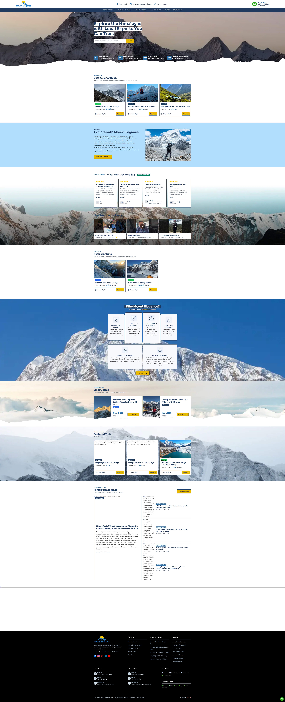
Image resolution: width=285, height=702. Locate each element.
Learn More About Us (102, 156)
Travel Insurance (177, 648)
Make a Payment (177, 661)
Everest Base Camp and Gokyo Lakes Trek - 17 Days (173, 464)
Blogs (167, 10)
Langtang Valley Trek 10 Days (107, 463)
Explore (119, 114)
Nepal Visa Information (179, 642)
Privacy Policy (128, 697)
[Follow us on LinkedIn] (105, 656)
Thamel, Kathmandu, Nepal (104, 674)
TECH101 (188, 697)
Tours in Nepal (132, 642)
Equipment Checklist (178, 655)
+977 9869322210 (102, 679)
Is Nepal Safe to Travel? (179, 645)
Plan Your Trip (141, 373)
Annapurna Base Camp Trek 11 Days (175, 107)
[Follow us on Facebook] (95, 656)
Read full (98, 197)
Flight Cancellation (177, 658)
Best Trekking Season (178, 651)
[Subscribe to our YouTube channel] (109, 656)
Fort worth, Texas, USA (137, 674)
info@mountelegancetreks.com (105, 684)
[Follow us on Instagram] (98, 656)
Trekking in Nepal (124, 10)
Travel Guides (141, 10)
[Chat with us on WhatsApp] (282, 699)
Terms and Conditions (139, 697)
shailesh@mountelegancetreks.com (141, 684)
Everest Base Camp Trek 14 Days (141, 107)
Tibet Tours (131, 655)
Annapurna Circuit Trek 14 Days (141, 463)
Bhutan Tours (132, 651)
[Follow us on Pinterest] (102, 656)
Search (130, 40)
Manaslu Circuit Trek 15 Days (107, 107)
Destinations (108, 10)
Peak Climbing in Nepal (134, 645)
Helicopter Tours (133, 648)
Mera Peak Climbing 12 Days (139, 283)
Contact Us (177, 10)
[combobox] (110, 41)
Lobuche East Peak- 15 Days (106, 283)
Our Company (156, 10)
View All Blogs (183, 491)
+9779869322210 (263, 4)
